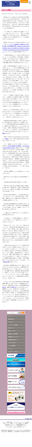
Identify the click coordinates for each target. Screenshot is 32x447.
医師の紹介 (10, 422)
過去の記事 (6, 261)
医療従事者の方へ (21, 424)
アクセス (16, 422)
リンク (24, 426)
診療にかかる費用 (23, 423)
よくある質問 (18, 426)
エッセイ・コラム (11, 427)
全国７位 (14, 287)
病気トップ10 (13, 423)
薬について (6, 423)
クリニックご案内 (24, 422)
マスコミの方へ (9, 426)
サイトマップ (20, 427)
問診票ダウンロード (10, 424)
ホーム (4, 422)
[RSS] (23, 312)
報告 (3, 133)
